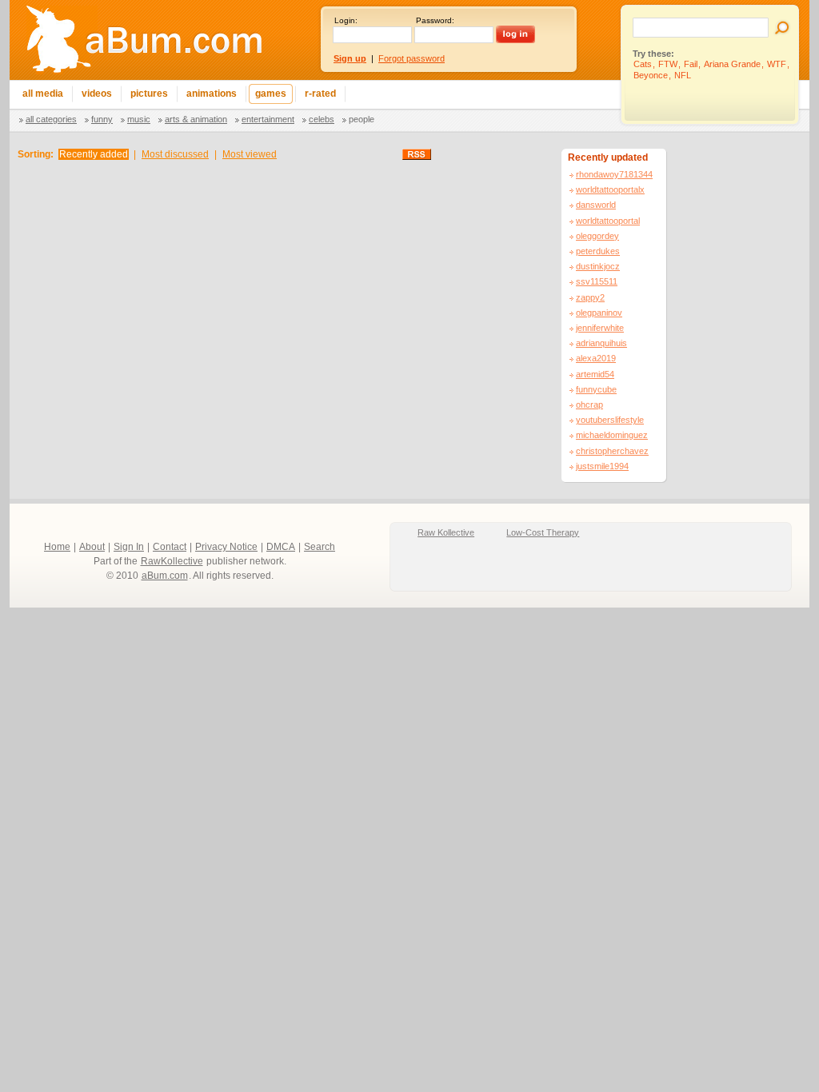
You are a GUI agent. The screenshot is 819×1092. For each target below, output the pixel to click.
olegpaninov (599, 312)
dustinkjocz (598, 266)
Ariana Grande (732, 64)
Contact (169, 546)
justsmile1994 (602, 466)
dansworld (596, 204)
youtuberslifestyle (610, 419)
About (92, 546)
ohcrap (589, 404)
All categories (51, 119)
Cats (642, 64)
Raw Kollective (445, 532)
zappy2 (590, 297)
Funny (102, 119)
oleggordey (597, 236)
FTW (667, 64)
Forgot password (411, 58)
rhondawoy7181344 (614, 174)
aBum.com (165, 575)
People (361, 119)
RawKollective (172, 561)
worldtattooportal (608, 220)
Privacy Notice (226, 546)
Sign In (129, 546)
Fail (690, 64)
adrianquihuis (601, 343)
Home (57, 546)
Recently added (93, 154)
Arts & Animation (196, 119)
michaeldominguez (612, 435)
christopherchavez (612, 451)
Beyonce (650, 75)
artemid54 (595, 374)
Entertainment (268, 119)
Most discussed (175, 154)
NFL (682, 75)
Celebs (321, 119)
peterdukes (598, 251)
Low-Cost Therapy (542, 532)
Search (319, 546)
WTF (776, 64)
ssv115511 (596, 281)
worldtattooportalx (610, 189)
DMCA (280, 546)
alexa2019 (596, 358)
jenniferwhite (600, 328)
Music (138, 119)
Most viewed (249, 154)
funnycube (596, 389)
